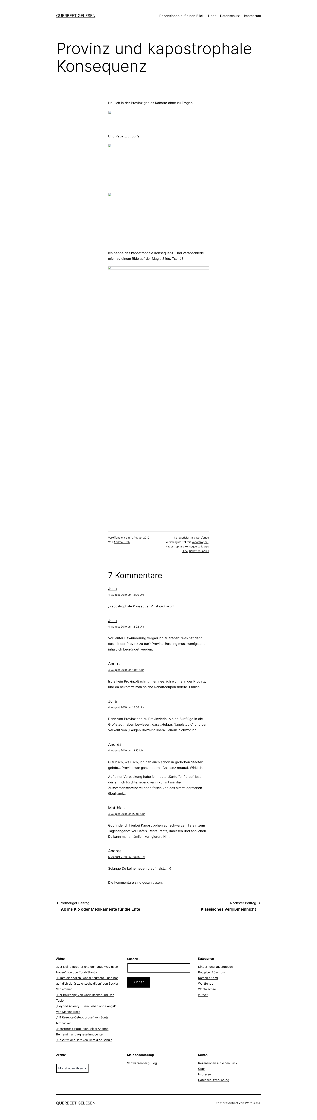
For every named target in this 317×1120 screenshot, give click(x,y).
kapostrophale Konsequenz (183, 546)
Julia (112, 588)
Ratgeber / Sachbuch (213, 972)
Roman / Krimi (208, 978)
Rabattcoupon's (199, 551)
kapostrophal (200, 542)
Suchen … (134, 959)
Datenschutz (230, 16)
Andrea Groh (122, 542)
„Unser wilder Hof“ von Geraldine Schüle (84, 1040)
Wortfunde (202, 537)
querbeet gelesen (75, 15)
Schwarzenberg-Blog (142, 1063)
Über (212, 16)
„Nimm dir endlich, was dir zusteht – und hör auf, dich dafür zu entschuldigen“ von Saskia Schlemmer (87, 983)
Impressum (252, 16)
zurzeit (203, 995)
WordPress (252, 1103)
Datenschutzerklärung (213, 1080)
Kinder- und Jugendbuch (215, 966)
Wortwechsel (207, 989)
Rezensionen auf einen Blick (181, 16)
